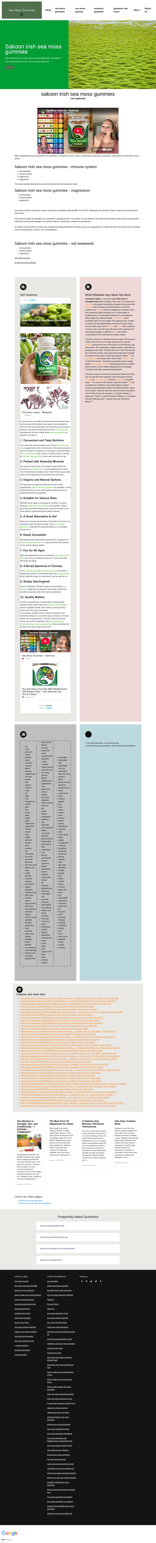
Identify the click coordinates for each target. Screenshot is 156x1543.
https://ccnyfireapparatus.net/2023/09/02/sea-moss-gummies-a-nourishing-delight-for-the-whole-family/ (62, 1023)
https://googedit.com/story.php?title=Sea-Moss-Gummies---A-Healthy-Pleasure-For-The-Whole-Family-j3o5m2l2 (66, 1004)
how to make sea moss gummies (28, 1295)
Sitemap (50, 1300)
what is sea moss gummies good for (61, 1473)
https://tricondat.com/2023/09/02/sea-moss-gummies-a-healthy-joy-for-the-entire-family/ (56, 1062)
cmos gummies (21, 1355)
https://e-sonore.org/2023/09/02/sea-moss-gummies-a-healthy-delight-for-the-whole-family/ (57, 1089)
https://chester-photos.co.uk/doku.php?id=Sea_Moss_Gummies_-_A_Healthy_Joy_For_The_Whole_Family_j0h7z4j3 (68, 1031)
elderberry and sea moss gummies (61, 1344)
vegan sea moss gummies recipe (60, 1464)
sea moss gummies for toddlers (59, 1497)
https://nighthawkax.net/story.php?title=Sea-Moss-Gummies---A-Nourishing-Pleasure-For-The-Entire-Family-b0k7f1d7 (68, 1001)
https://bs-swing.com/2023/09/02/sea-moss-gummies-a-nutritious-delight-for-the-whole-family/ (58, 1034)
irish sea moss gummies (24, 1300)
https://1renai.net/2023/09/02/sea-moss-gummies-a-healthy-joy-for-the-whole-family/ (54, 1029)
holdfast (88, 345)
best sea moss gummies (24, 1290)
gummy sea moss (22, 1323)
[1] (129, 355)
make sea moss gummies (57, 1408)
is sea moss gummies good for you (61, 1403)
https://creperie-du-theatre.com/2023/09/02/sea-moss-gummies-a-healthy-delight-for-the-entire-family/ (61, 1051)
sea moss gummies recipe (25, 1304)
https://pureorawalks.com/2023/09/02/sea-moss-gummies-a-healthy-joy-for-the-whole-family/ (58, 1075)
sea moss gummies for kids (58, 1429)
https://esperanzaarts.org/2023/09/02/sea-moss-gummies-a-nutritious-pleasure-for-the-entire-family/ (61, 1073)
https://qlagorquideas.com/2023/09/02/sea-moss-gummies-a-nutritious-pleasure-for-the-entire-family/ (61, 1081)
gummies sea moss (121, 10)
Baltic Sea (120, 380)
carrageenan (118, 318)
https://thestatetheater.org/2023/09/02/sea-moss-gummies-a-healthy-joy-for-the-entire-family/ (58, 1042)
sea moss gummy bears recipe (59, 1446)
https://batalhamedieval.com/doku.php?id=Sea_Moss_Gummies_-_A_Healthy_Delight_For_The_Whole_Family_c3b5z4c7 (70, 1070)
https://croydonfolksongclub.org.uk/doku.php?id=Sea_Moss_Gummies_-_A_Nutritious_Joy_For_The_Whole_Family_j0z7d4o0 (72, 1103)
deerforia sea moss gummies (30, 1201)
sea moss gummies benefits (26, 1286)
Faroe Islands (100, 380)
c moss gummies (21, 1346)
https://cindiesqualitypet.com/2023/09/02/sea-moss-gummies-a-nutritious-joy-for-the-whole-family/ (60, 1020)
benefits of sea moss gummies (59, 1290)
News (48, 10)
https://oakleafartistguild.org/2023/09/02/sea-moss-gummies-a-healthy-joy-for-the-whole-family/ (59, 1009)
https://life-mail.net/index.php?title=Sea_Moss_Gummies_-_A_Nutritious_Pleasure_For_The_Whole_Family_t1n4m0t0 (69, 1059)
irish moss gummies (23, 1318)
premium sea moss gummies (58, 1424)
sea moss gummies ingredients (59, 1434)
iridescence (126, 358)
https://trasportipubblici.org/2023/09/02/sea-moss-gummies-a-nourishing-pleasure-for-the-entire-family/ (62, 1067)
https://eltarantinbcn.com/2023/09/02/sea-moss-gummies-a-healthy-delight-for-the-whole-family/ (59, 1026)
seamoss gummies (99, 10)
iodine (110, 326)
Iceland (88, 380)
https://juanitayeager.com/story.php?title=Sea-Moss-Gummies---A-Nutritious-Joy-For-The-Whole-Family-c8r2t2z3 (66, 1045)
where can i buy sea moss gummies (61, 1478)
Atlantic (88, 307)
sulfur (119, 326)
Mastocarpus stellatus (100, 364)
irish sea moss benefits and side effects (35, 1203)
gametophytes (91, 358)
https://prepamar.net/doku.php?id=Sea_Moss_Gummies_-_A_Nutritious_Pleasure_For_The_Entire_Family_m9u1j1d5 (68, 1053)
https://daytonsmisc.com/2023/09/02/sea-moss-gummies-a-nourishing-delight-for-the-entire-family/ (60, 1040)
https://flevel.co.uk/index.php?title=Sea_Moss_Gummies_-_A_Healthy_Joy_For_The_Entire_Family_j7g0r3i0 (65, 1097)
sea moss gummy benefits (57, 1318)
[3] (107, 379)
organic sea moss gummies (26, 1332)
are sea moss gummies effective (60, 1295)
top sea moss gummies (56, 1459)
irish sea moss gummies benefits (60, 1394)
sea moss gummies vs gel (57, 1313)
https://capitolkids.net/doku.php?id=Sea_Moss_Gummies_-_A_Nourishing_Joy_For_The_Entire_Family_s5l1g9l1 (67, 1095)
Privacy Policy (53, 1304)
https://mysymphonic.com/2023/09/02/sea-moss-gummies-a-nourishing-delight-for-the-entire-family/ (61, 1078)
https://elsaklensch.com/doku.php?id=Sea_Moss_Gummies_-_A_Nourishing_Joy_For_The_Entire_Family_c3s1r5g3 (68, 1106)
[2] (101, 361)
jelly (114, 332)
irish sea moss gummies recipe (59, 1399)
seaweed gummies (22, 1350)
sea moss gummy (80, 10)
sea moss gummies (60, 10)
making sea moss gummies (58, 1413)
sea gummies (52, 1281)
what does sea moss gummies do (60, 1469)
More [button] (136, 10)
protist (98, 310)
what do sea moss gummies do (59, 1514)
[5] (130, 382)
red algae (89, 304)
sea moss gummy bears (24, 1341)
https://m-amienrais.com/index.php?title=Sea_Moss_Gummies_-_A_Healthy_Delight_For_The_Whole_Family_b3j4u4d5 (69, 998)
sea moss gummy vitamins (25, 1327)
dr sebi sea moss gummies (25, 263)
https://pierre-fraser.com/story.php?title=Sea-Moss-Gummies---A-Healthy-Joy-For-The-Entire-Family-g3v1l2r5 (64, 1064)
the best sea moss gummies (58, 1455)
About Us (148, 10)
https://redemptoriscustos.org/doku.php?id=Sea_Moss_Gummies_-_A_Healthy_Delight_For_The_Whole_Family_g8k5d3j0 (70, 1048)
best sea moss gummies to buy (59, 1339)
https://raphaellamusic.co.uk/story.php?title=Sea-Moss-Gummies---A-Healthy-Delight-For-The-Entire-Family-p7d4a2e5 (68, 1092)
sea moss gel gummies (24, 1336)
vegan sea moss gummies (57, 1286)
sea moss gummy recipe (57, 1323)
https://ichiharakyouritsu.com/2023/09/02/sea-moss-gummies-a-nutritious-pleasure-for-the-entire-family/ (62, 1100)
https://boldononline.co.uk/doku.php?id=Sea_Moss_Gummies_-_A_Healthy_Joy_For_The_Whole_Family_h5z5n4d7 (68, 1037)
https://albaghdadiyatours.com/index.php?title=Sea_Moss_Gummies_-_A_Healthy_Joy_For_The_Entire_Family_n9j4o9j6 (70, 1056)
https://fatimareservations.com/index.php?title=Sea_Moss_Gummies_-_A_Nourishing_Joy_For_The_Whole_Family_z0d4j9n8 (72, 1012)
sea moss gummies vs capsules (60, 1502)
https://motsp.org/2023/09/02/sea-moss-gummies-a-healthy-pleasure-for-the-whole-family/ (57, 1015)
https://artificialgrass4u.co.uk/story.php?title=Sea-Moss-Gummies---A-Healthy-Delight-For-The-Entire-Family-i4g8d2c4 (68, 1086)
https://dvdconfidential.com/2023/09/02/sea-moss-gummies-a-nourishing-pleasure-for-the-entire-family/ (62, 1018)
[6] (92, 401)
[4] (91, 382)
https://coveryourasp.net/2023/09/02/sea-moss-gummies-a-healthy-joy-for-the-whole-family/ (57, 1007)
